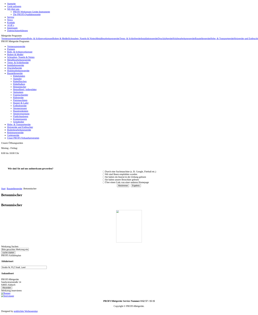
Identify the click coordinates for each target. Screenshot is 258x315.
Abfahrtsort (7, 261)
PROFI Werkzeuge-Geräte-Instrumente (31, 11)
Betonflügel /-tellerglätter (25, 89)
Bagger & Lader (21, 103)
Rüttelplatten (19, 76)
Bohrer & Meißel (60, 38)
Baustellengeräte (202, 38)
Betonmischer (19, 87)
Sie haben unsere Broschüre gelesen (122, 179)
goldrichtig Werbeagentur (25, 311)
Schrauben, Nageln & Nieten (82, 38)
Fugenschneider (20, 95)
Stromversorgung (21, 113)
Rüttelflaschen (20, 81)
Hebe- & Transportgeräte (222, 38)
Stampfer (17, 78)
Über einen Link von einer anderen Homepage (127, 182)
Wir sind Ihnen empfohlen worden (121, 174)
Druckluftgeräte (165, 38)
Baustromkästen (20, 111)
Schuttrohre (18, 121)
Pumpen (23, 38)
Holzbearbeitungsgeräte (184, 38)
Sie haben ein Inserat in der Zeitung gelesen (125, 177)
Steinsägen (18, 92)
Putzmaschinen (20, 100)
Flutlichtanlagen (20, 116)
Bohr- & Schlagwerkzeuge (39, 38)
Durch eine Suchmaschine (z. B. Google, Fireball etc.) (130, 171)
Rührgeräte (18, 97)
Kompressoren (20, 119)
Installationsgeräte (149, 38)
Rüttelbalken (19, 84)
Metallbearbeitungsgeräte (107, 38)
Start (3, 188)
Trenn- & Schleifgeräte (130, 38)
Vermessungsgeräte (10, 38)
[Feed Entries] (7, 296)
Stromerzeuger (20, 108)
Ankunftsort (7, 273)
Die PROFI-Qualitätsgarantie (27, 14)
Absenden (6, 288)
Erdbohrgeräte (20, 105)
